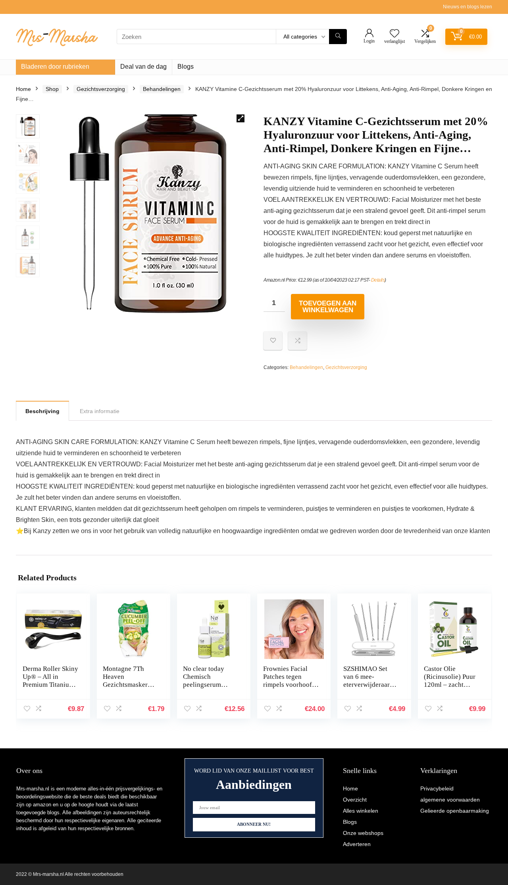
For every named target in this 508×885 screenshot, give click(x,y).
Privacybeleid (437, 788)
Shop (52, 89)
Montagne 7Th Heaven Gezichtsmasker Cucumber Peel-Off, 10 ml (125, 684)
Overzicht (355, 799)
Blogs (185, 66)
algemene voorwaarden (450, 799)
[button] (240, 118)
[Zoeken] (338, 36)
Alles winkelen (360, 811)
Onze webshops (363, 833)
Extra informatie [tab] (99, 411)
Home (23, 89)
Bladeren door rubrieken (55, 66)
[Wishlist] (394, 34)
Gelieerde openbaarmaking (454, 811)
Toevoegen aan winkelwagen (327, 307)
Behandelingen (162, 89)
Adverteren (357, 844)
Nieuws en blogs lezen (467, 7)
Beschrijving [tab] (42, 411)
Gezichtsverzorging (101, 89)
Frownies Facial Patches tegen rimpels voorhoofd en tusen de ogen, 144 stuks (289, 684)
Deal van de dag (143, 66)
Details (378, 280)
